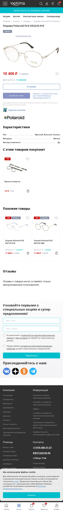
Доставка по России (11, 460)
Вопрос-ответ (8, 447)
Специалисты (8, 399)
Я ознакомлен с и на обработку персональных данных (31, 338)
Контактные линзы (33, 16)
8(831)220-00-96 (41, 452)
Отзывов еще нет (23, 36)
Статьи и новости (10, 424)
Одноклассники (24, 371)
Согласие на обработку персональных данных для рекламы (43, 415)
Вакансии (6, 416)
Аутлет (16, 16)
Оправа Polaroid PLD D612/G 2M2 (43, 241)
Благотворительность (11, 428)
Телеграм (33, 371)
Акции (6, 16)
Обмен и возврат (9, 468)
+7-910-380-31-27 (42, 447)
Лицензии (7, 412)
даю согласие (22, 338)
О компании (8, 395)
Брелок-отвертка (12, 181)
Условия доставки (10, 455)
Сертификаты (8, 407)
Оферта (36, 409)
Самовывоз (7, 464)
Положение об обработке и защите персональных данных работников (45, 425)
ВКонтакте (6, 371)
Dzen (15, 371)
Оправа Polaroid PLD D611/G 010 (14, 241)
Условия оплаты (9, 451)
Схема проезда (39, 463)
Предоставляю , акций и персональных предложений (29, 347)
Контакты (6, 420)
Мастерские (7, 403)
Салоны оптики (39, 467)
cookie (16, 481)
